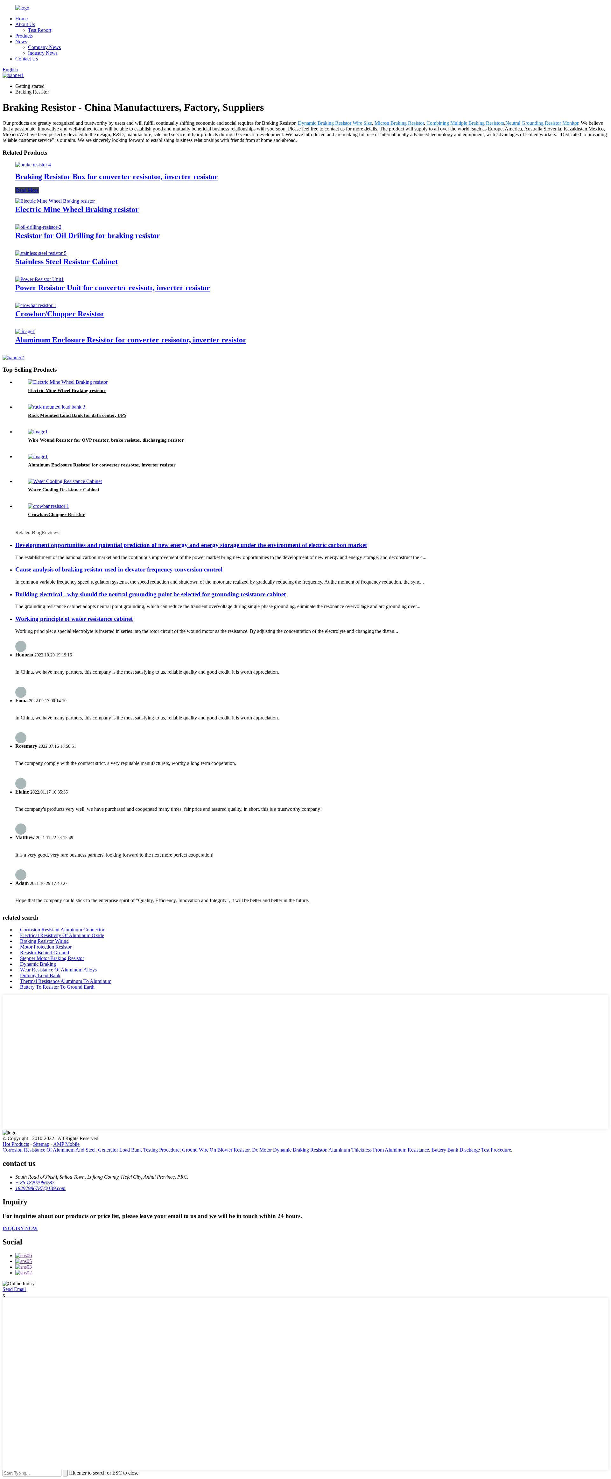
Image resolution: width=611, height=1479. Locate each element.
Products (24, 36)
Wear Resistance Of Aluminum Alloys (58, 969)
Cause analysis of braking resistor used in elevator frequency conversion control (118, 569)
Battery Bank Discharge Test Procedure (471, 1150)
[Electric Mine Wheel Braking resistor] (55, 201)
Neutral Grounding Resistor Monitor (541, 123)
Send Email (14, 1289)
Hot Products (16, 1144)
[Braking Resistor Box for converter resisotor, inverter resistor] (33, 164)
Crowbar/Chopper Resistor (59, 314)
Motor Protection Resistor (46, 947)
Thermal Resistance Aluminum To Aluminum (65, 981)
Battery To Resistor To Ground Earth (57, 987)
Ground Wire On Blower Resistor (215, 1150)
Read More (27, 190)
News (21, 41)
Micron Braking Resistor (399, 123)
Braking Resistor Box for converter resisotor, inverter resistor (116, 176)
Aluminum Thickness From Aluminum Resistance (378, 1150)
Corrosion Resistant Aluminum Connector (62, 929)
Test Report (39, 30)
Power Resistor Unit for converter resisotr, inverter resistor (112, 288)
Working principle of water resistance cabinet (74, 618)
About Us (25, 24)
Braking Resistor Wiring (44, 941)
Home (21, 18)
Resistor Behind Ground (44, 952)
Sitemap (41, 1144)
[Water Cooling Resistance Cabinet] (65, 481)
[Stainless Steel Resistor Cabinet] (41, 253)
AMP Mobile (66, 1144)
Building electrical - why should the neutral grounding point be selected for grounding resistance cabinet (150, 594)
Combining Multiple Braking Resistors (465, 123)
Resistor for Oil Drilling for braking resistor (87, 235)
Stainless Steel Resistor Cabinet (66, 261)
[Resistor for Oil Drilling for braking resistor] (38, 227)
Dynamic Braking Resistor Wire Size (335, 123)
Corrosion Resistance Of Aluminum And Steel (49, 1150)
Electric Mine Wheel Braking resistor (77, 209)
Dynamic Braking (38, 964)
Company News (44, 47)
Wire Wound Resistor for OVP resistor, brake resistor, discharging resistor (106, 440)
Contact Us (26, 58)
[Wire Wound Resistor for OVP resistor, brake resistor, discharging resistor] (38, 431)
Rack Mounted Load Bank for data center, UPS (77, 415)
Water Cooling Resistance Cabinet (63, 489)
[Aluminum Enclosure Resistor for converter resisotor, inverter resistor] (25, 331)
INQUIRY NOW (20, 1228)
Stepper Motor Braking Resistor (52, 958)
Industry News (43, 53)
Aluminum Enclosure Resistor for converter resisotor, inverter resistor (130, 340)
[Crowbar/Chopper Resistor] (35, 305)
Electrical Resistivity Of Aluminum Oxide (62, 935)
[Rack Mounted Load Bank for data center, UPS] (56, 407)
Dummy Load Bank (40, 975)
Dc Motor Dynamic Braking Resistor (289, 1150)
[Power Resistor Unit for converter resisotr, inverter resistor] (39, 279)
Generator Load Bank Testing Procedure (138, 1150)
